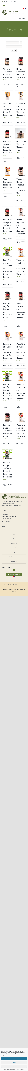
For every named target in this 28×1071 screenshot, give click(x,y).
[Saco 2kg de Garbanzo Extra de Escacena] (20, 96)
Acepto (14, 1058)
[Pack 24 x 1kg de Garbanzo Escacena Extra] (7, 417)
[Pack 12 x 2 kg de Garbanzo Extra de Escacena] (20, 417)
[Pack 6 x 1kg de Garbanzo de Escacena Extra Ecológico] (7, 252)
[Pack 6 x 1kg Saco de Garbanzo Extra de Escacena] (20, 211)
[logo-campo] (13, 10)
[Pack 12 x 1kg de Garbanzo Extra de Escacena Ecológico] (7, 376)
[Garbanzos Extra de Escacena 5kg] (20, 133)
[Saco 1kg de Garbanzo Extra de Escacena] (7, 96)
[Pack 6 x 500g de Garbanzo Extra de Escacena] (7, 133)
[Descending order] (21, 42)
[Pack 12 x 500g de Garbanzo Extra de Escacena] (7, 211)
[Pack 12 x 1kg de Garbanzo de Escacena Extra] (7, 295)
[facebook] (14, 570)
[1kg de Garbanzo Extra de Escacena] (20, 61)
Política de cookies (7, 1069)
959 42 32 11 (6, 1)
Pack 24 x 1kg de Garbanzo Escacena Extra (7, 430)
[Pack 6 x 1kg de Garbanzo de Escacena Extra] (20, 171)
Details (10, 84)
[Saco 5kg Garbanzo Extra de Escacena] (7, 171)
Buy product (5, 85)
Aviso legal (22, 1069)
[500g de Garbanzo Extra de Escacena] (7, 61)
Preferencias (14, 1066)
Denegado (14, 1062)
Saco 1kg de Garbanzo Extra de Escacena (7, 109)
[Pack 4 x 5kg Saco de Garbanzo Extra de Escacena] (20, 376)
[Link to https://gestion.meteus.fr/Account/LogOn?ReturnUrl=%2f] (3, 5)
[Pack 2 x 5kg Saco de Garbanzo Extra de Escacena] (20, 252)
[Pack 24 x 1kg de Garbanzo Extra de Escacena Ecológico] (7, 455)
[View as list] (15, 50)
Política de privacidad (15, 1069)
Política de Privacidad (14, 589)
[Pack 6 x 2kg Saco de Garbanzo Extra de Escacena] (7, 336)
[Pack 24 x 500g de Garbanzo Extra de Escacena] (20, 295)
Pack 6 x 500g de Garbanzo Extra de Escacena (7, 147)
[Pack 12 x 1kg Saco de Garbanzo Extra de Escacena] (20, 336)
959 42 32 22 (13, 1)
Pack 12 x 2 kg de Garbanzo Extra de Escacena (20, 430)
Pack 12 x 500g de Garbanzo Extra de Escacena (7, 225)
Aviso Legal (5, 589)
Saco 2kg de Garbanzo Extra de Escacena (20, 109)
